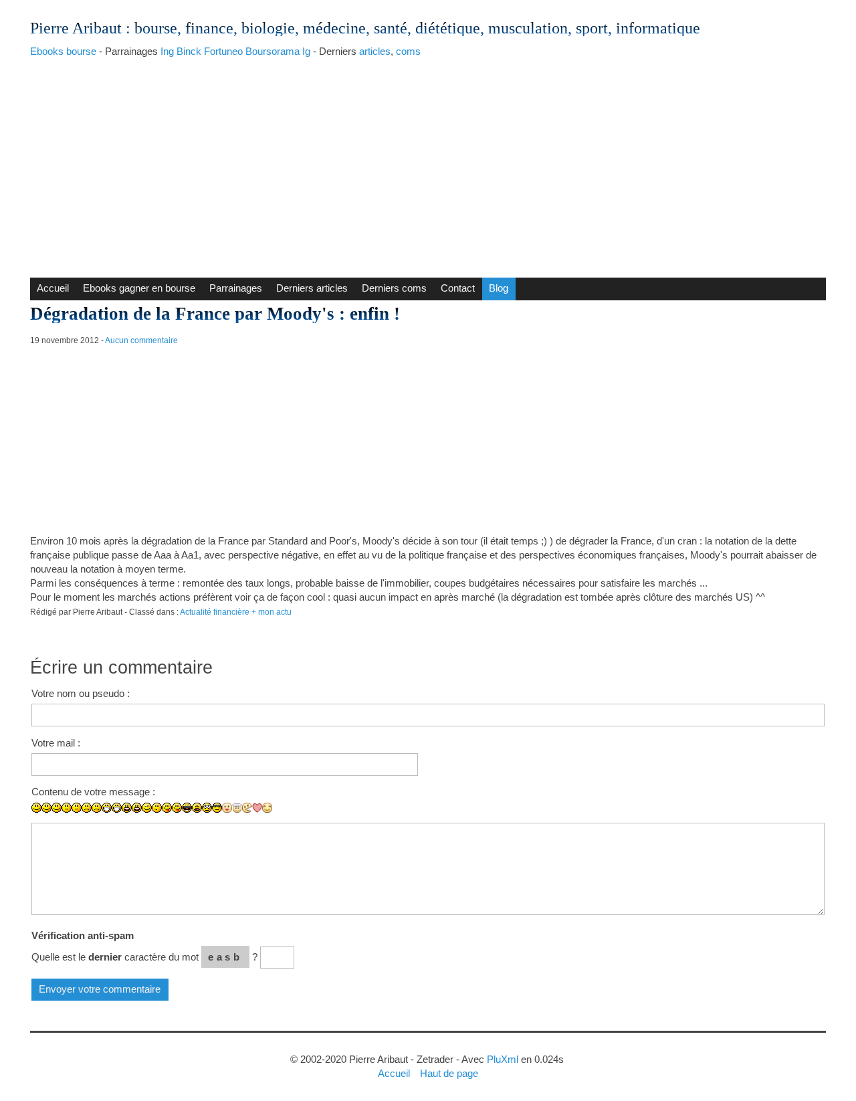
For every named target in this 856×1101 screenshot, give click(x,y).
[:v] (247, 808)
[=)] (56, 808)
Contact (458, 288)
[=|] (77, 808)
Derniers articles (312, 288)
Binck (189, 51)
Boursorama (272, 51)
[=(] (97, 808)
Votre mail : (55, 742)
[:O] (137, 808)
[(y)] (277, 818)
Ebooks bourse (63, 51)
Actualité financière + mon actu (236, 612)
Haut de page (449, 1073)
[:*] (227, 808)
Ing (167, 51)
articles (375, 51)
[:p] (177, 808)
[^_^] (267, 808)
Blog (498, 288)
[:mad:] (197, 808)
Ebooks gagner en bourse (139, 288)
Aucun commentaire (141, 340)
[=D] (117, 808)
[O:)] (237, 808)
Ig (306, 51)
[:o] (127, 808)
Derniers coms (394, 288)
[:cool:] (217, 808)
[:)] (36, 808)
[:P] (167, 808)
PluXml (502, 1059)
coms (408, 51)
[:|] (67, 808)
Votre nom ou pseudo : (80, 693)
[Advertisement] (428, 164)
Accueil (53, 288)
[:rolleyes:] (207, 808)
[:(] (87, 808)
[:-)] (46, 808)
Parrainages (235, 288)
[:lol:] (187, 808)
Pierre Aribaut (76, 28)
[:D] (107, 808)
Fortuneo (223, 51)
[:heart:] (257, 808)
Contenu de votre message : (93, 791)
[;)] (147, 808)
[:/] (157, 808)
